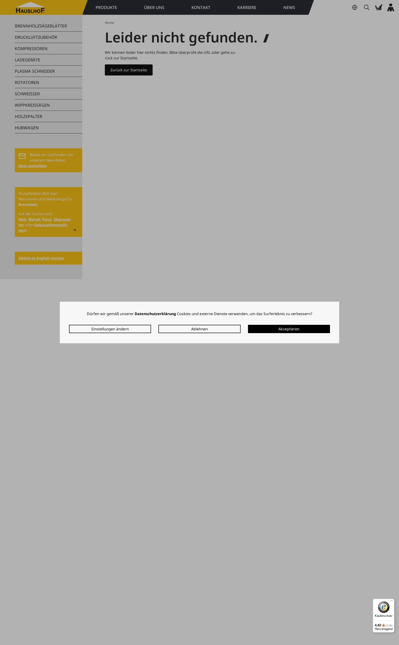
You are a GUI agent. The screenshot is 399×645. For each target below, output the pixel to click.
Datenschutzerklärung (155, 313)
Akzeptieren (288, 329)
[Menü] (391, 601)
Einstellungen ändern (110, 329)
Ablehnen (199, 329)
